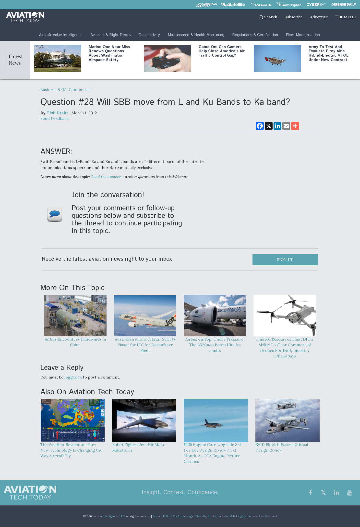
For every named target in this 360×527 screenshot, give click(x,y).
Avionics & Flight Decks (110, 35)
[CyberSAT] (316, 4)
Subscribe (294, 16)
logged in (73, 377)
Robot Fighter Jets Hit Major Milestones (139, 447)
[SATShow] (261, 4)
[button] (346, 17)
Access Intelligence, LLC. (109, 516)
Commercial (80, 89)
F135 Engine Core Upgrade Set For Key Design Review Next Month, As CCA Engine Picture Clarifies (212, 453)
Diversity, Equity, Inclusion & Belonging (220, 516)
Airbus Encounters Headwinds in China (75, 342)
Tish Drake (58, 112)
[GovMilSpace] (288, 4)
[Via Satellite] (233, 4)
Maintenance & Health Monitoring (196, 35)
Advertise (319, 16)
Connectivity (149, 35)
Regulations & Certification (255, 35)
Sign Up (285, 259)
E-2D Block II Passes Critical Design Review (281, 447)
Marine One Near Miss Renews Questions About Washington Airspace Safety (109, 53)
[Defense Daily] (344, 4)
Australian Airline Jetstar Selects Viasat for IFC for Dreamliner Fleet (145, 345)
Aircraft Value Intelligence (61, 35)
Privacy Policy (162, 516)
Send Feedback (54, 118)
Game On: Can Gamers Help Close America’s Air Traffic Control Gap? (222, 51)
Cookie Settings (183, 516)
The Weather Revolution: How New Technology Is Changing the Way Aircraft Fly (71, 450)
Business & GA (53, 89)
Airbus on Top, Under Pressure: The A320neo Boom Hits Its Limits (214, 345)
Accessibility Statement (262, 516)
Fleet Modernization (303, 35)
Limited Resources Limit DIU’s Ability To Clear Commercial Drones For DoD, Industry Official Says (284, 347)
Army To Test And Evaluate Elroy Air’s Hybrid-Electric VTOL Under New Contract (328, 53)
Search (270, 16)
